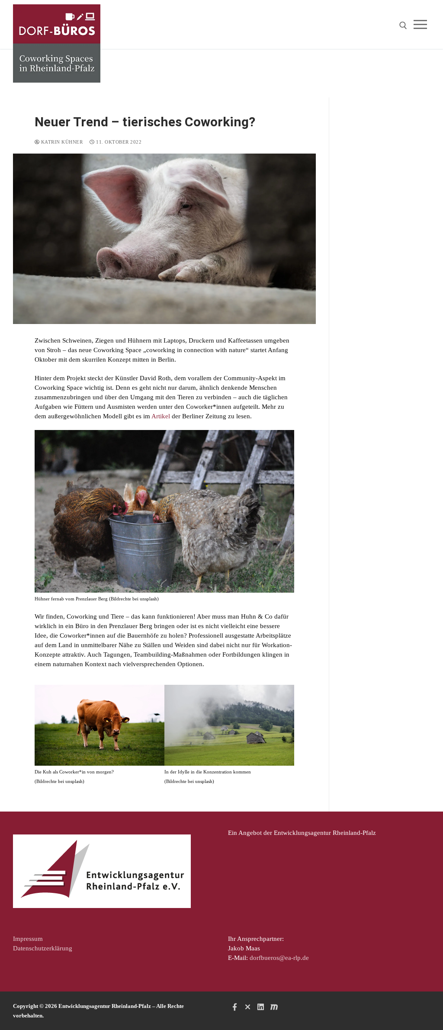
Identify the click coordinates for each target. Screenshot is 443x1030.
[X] (247, 1006)
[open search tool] (403, 25)
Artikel (161, 416)
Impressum (28, 938)
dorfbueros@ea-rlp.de (279, 957)
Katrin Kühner (61, 141)
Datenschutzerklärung (42, 948)
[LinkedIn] (261, 1006)
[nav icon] (422, 24)
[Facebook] (234, 1006)
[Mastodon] (274, 1006)
